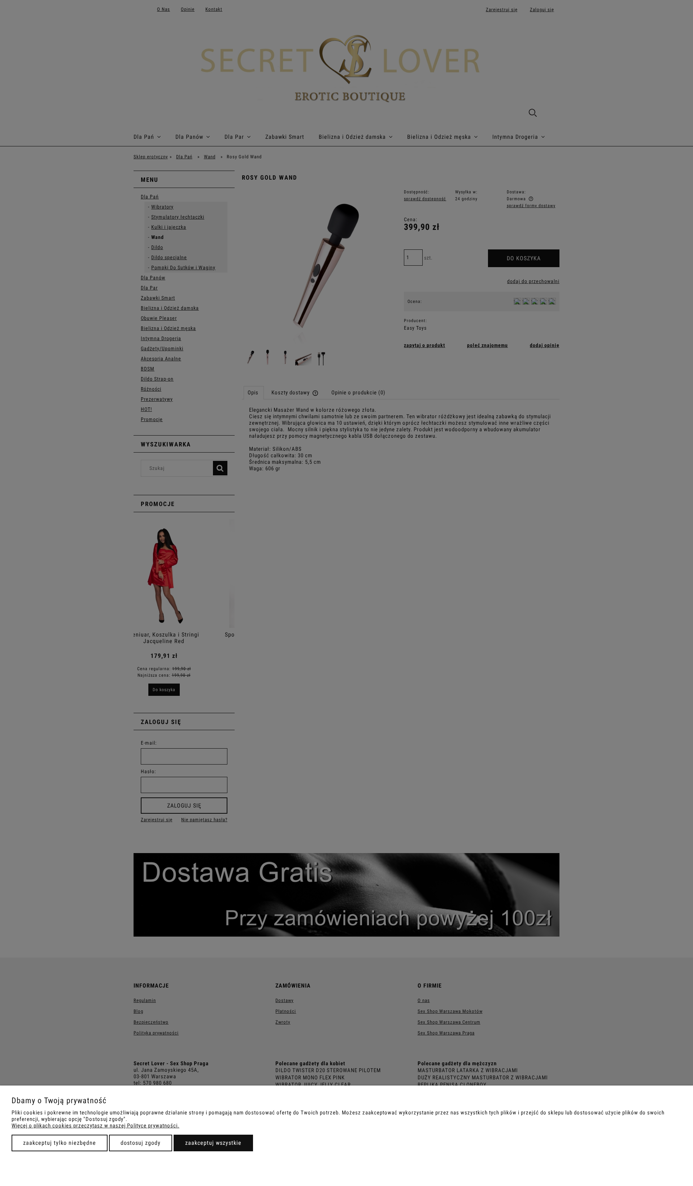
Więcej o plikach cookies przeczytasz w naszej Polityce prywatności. (95, 1125)
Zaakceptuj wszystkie (213, 1142)
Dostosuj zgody (141, 1142)
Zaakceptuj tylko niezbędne (59, 1142)
